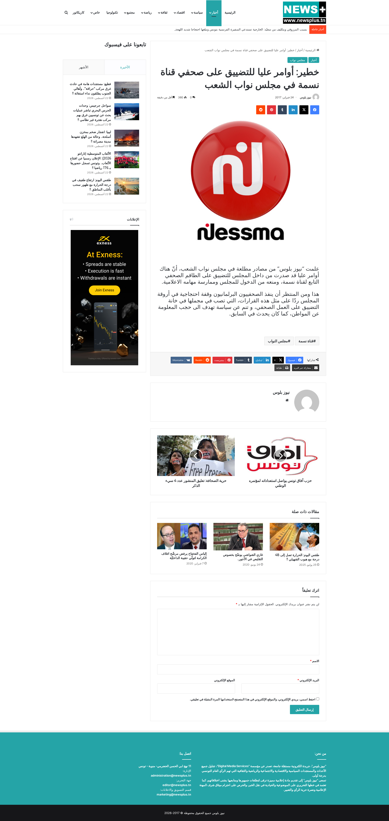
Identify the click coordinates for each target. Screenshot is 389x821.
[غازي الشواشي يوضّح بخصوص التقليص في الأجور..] (238, 536)
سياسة (198, 12)
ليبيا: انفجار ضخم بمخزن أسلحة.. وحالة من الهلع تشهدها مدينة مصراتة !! (91, 136)
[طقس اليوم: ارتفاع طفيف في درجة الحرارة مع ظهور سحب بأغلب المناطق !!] (126, 186)
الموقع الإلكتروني (224, 680)
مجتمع (131, 12)
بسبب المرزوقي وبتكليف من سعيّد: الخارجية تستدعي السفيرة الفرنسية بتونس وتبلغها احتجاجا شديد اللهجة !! (240, 29)
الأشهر (83, 67)
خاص (96, 12)
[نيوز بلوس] (304, 12)
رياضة (148, 12)
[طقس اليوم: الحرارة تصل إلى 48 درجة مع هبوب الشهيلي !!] (294, 537)
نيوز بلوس (305, 97)
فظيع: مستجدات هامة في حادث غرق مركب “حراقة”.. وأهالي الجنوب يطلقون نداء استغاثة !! (90, 88)
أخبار (215, 12)
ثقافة (164, 12)
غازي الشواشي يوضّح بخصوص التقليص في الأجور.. (243, 557)
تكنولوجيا (112, 12)
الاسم (314, 661)
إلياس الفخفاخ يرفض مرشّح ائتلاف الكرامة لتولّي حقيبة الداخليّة (184, 556)
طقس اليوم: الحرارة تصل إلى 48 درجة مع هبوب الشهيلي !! (297, 557)
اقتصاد (180, 12)
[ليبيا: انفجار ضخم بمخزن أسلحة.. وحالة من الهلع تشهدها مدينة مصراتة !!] (126, 138)
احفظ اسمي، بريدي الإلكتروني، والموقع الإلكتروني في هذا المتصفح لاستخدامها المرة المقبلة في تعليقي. (252, 699)
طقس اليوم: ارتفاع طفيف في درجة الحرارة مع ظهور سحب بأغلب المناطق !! (91, 184)
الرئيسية (230, 12)
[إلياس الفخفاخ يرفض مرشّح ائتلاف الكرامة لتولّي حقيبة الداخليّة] (182, 536)
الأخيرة (125, 67)
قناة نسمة (306, 341)
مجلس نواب (297, 60)
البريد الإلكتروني (308, 680)
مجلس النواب (278, 341)
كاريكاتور (78, 12)
